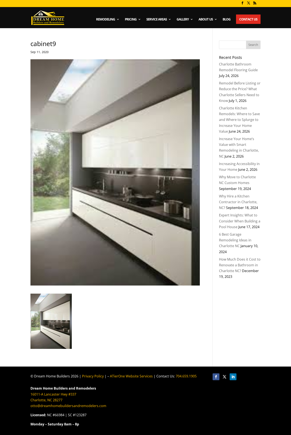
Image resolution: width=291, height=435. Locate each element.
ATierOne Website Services (131, 376)
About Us (206, 19)
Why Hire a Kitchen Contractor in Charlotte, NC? (238, 202)
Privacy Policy (93, 376)
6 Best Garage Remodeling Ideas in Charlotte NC (235, 240)
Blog (226, 19)
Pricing (131, 19)
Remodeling (105, 19)
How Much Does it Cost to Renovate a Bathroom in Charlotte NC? (240, 265)
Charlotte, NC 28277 (46, 400)
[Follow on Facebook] (216, 376)
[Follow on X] (224, 376)
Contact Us (248, 19)
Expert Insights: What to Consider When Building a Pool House (239, 221)
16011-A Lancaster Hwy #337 (53, 394)
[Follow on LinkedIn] (233, 376)
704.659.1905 (186, 376)
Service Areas (156, 19)
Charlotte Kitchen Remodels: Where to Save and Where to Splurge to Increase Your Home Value (239, 120)
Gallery (183, 19)
